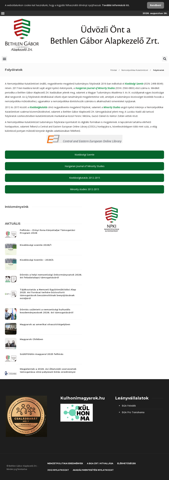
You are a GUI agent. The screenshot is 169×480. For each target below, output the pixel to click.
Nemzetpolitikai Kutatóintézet (134, 70)
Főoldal (113, 70)
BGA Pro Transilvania (133, 412)
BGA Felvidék (129, 405)
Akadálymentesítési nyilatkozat (93, 470)
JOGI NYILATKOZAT (58, 470)
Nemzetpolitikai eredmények (65, 463)
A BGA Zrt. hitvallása (100, 463)
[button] (2, 13)
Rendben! (155, 5)
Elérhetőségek (126, 463)
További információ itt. (116, 5)
